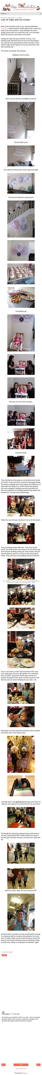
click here (4, 28)
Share (4, 955)
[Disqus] (21, 984)
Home (21, 1064)
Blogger (24, 1073)
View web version (21, 1068)
